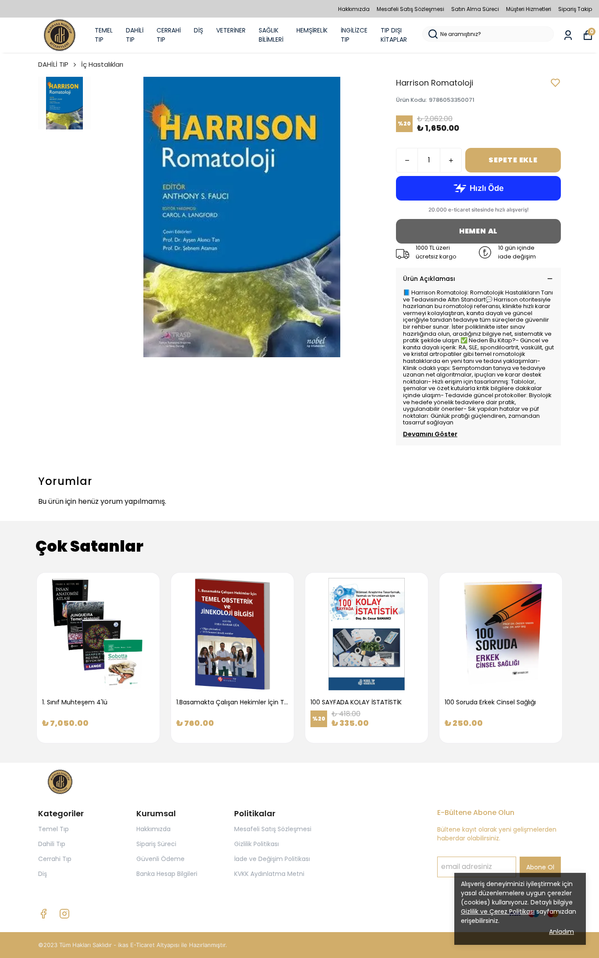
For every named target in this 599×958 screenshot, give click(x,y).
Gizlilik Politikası (256, 844)
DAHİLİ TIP (134, 35)
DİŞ (198, 30)
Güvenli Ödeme (160, 858)
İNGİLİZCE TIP (354, 35)
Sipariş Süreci (156, 844)
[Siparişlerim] (568, 35)
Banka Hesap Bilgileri (166, 873)
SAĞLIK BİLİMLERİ (271, 35)
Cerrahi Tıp (54, 858)
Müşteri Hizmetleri (528, 9)
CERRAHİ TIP (169, 35)
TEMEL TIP (104, 35)
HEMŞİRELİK (312, 30)
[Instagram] (64, 913)
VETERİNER (231, 30)
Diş (42, 873)
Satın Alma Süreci (475, 9)
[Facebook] (43, 913)
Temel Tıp (53, 829)
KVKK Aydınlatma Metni (269, 873)
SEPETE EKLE (513, 160)
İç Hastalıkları (102, 64)
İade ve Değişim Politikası (272, 858)
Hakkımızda (354, 9)
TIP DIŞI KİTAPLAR (394, 35)
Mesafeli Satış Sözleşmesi (410, 9)
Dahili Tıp (51, 844)
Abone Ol (540, 867)
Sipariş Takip (575, 9)
